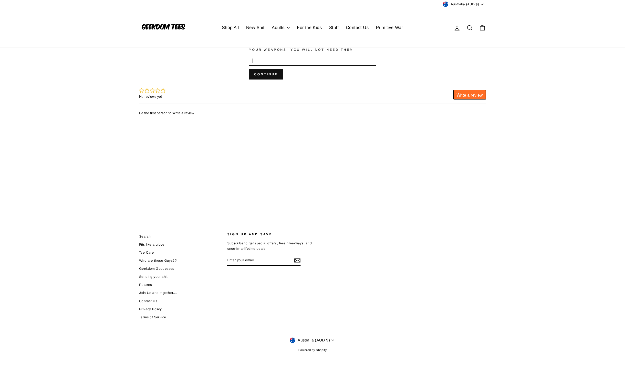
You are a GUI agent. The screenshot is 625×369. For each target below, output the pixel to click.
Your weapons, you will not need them (301, 49)
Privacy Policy (150, 309)
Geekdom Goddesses (156, 268)
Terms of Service (152, 317)
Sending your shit (153, 277)
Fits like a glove (152, 244)
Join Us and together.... (158, 293)
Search (145, 236)
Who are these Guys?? (158, 260)
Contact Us (357, 27)
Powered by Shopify (312, 350)
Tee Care (146, 252)
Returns (145, 285)
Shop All (230, 27)
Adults (279, 27)
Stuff (334, 27)
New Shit (255, 27)
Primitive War (389, 27)
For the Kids (309, 27)
